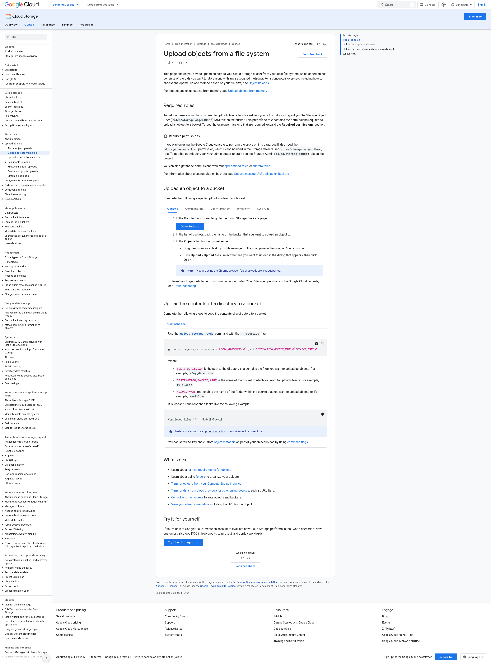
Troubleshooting (185, 286)
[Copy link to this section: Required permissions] (204, 136)
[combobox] (396, 4)
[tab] (173, 208)
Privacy (80, 656)
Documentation (183, 43)
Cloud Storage (25, 16)
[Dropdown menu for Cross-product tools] (118, 4)
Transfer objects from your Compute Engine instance (206, 483)
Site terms (95, 656)
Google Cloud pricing (68, 622)
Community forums (177, 616)
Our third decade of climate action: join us (157, 656)
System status (174, 634)
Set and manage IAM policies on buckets (261, 174)
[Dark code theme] (316, 344)
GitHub (278, 616)
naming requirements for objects (209, 470)
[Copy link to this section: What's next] (192, 460)
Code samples (282, 628)
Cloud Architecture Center (289, 634)
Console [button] (172, 208)
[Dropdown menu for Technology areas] (78, 4)
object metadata (225, 442)
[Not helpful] (324, 44)
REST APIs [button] (263, 208)
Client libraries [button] (220, 208)
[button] (25, 70)
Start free (475, 16)
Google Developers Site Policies (218, 586)
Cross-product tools (100, 4)
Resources (87, 24)
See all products (66, 616)
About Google (64, 656)
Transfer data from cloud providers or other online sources (210, 490)
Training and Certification (289, 641)
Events (386, 622)
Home (167, 43)
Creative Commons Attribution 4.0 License (260, 582)
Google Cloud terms (117, 656)
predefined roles (237, 166)
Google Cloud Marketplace (72, 628)
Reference (48, 24)
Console (430, 4)
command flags (297, 442)
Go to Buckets (189, 226)
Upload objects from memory (247, 91)
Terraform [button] (243, 208)
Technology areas (62, 4)
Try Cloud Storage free (183, 542)
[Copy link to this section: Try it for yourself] (204, 519)
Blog (385, 616)
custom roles (261, 166)
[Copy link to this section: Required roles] (198, 106)
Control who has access (187, 497)
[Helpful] (319, 44)
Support (170, 622)
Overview (11, 24)
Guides (29, 24)
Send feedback (313, 54)
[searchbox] (26, 37)
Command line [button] (194, 208)
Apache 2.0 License (166, 586)
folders (201, 476)
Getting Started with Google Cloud (294, 622)
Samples (67, 24)
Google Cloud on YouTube (397, 634)
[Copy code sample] (323, 344)
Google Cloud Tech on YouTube (401, 641)
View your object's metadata (190, 504)
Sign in (482, 4)
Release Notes (173, 628)
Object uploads (259, 83)
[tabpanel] (245, 252)
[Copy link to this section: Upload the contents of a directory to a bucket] (265, 304)
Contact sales (64, 634)
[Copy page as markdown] (180, 62)
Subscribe (446, 657)
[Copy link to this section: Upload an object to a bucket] (228, 189)
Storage (201, 43)
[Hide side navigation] (46, 658)
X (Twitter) (388, 628)
